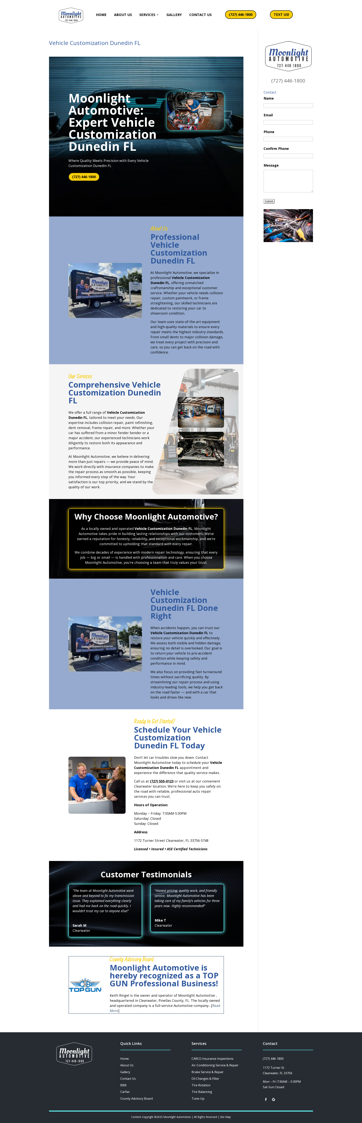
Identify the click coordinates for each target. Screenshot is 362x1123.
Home (101, 14)
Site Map (225, 1117)
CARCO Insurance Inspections (212, 1059)
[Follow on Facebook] (266, 1099)
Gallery (174, 14)
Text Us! (281, 14)
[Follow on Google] (273, 1099)
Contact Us (200, 14)
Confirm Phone (276, 148)
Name (269, 98)
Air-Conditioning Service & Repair (215, 1065)
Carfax (125, 1092)
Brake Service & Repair (208, 1072)
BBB (123, 1085)
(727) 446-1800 (240, 14)
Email (268, 115)
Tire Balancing (202, 1092)
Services (147, 14)
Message (271, 165)
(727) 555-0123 (161, 781)
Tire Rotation (201, 1085)
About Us (123, 14)
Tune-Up (198, 1098)
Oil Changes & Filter (205, 1079)
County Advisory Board (136, 1098)
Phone (269, 132)
